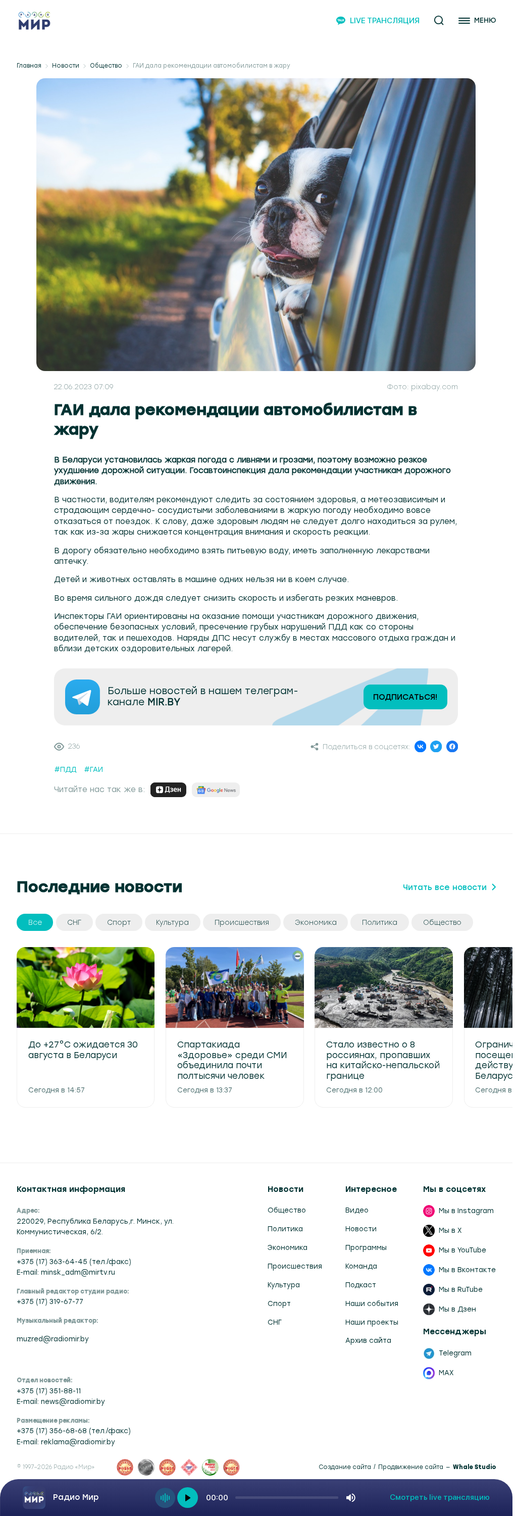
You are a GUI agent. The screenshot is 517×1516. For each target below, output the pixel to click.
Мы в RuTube (461, 1289)
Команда (361, 1266)
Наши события (371, 1303)
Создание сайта (345, 1467)
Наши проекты (371, 1322)
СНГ (275, 1322)
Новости (65, 66)
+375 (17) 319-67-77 (50, 1301)
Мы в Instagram (466, 1211)
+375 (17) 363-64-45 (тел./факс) (74, 1262)
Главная (29, 66)
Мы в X (450, 1230)
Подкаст (360, 1285)
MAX (446, 1373)
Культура (284, 1285)
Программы (366, 1247)
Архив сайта (368, 1340)
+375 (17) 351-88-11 (49, 1391)
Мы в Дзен (457, 1309)
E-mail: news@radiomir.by (61, 1401)
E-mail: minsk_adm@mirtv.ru (66, 1272)
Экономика (287, 1247)
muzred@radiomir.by (53, 1339)
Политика (285, 1229)
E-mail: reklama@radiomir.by (66, 1442)
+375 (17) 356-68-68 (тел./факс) (74, 1431)
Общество (106, 66)
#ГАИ (93, 769)
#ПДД (65, 769)
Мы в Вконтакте (467, 1270)
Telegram (455, 1353)
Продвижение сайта (410, 1467)
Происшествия (295, 1266)
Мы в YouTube (462, 1250)
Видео (357, 1210)
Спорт (279, 1303)
